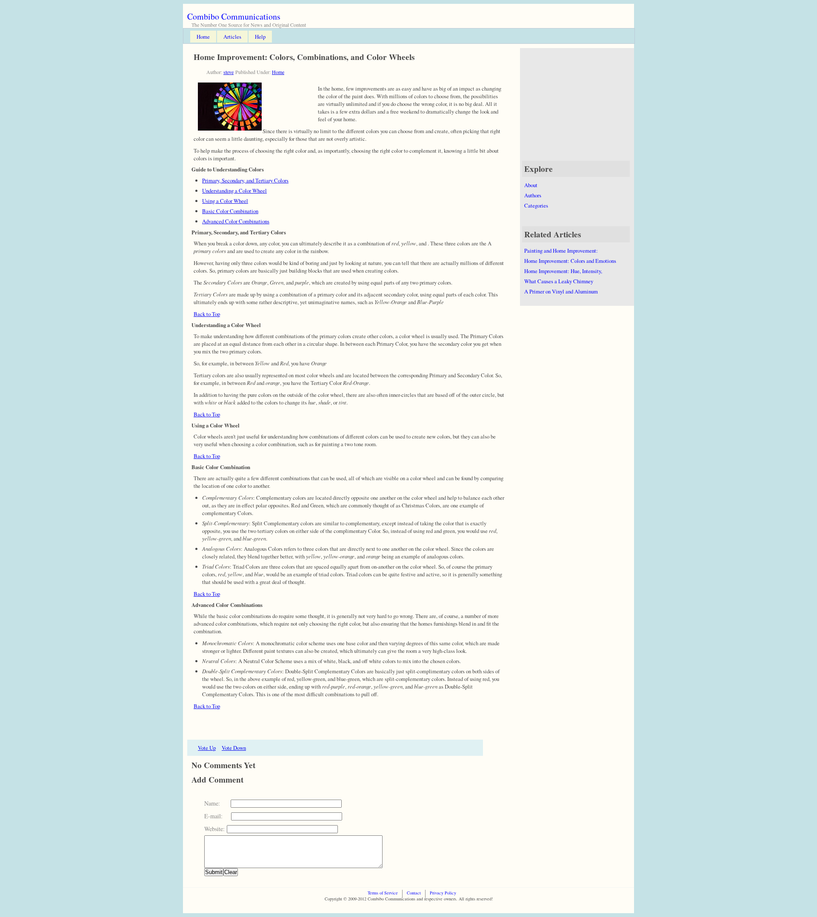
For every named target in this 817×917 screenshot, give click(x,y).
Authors (532, 195)
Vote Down (234, 748)
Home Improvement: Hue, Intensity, (563, 271)
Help (260, 36)
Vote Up (207, 748)
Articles (232, 36)
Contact (414, 893)
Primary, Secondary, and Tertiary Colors (245, 180)
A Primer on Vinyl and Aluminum (561, 291)
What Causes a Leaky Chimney (558, 281)
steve (228, 71)
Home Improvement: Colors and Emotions (570, 261)
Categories (536, 205)
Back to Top (207, 314)
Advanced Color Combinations (235, 221)
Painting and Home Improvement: (561, 250)
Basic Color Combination (230, 211)
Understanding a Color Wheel (234, 190)
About (530, 185)
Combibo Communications (233, 16)
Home (203, 36)
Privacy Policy (443, 893)
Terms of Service (383, 893)
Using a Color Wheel (225, 201)
